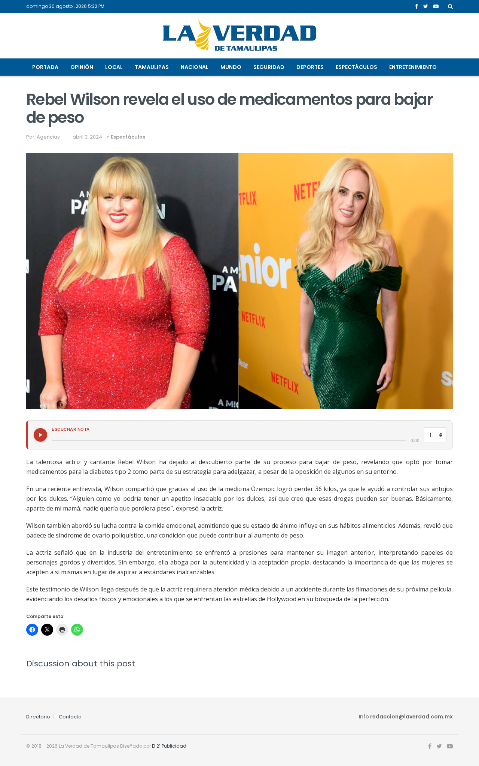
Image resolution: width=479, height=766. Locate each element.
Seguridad (268, 67)
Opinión (81, 67)
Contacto (70, 716)
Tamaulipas (152, 67)
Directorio (38, 716)
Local (114, 67)
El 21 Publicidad (169, 746)
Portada (45, 67)
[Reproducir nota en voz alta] (40, 435)
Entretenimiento (413, 67)
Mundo (230, 67)
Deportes (310, 67)
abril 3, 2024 (87, 136)
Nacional (194, 67)
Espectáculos (356, 67)
